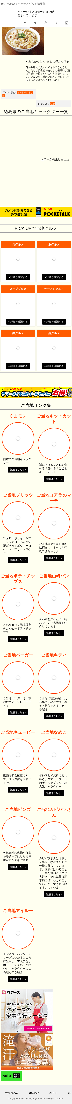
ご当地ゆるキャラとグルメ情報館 (25, 3)
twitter (35, 1093)
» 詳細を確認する (18, 277)
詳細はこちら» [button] (18, 469)
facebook (12, 1093)
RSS (54, 1093)
